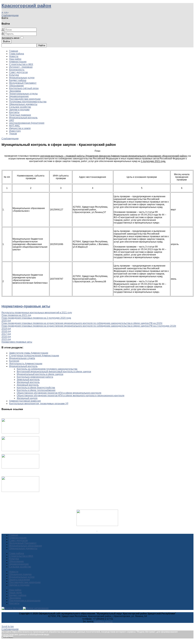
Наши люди (15, 592)
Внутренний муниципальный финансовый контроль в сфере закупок (54, 371)
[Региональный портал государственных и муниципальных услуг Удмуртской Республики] (20, 450)
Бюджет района (17, 80)
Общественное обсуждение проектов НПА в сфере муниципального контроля (59, 393)
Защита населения (19, 579)
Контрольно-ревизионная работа (35, 377)
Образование (16, 85)
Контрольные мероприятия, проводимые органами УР (38, 403)
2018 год (6, 331)
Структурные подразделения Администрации (34, 355)
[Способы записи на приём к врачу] (20, 467)
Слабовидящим (10, 15)
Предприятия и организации (24, 600)
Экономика (15, 91)
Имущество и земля (20, 128)
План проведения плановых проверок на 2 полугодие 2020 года (36, 318)
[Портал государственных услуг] (20, 432)
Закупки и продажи (19, 109)
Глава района (16, 53)
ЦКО (11, 120)
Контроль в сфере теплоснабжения (36, 390)
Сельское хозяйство (20, 107)
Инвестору (15, 131)
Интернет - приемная (21, 67)
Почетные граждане (20, 115)
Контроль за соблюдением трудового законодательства (47, 369)
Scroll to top (8, 626)
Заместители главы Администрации (28, 353)
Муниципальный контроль (23, 117)
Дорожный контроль (28, 385)
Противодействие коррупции (25, 99)
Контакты (14, 112)
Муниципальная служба (22, 358)
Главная (13, 51)
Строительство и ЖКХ (21, 64)
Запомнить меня (10, 38)
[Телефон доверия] (20, 491)
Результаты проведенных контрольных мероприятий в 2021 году (37, 312)
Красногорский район (26, 5)
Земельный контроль (28, 379)
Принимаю (7, 637)
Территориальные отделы (23, 93)
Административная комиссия (25, 401)
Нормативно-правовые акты (26, 306)
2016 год (6, 336)
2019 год (6, 328)
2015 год (6, 339)
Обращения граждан (20, 574)
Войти (6, 41)
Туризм (13, 133)
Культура (14, 75)
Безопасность (16, 69)
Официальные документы (23, 104)
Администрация (17, 61)
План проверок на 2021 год (16, 315)
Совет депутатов (18, 72)
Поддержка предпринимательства (27, 101)
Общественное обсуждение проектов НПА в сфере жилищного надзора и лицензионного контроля (70, 395)
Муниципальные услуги (21, 77)
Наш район (15, 59)
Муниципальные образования (25, 545)
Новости (13, 56)
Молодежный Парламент (23, 83)
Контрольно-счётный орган (24, 88)
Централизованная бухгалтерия (26, 123)
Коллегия (14, 361)
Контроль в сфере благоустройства (36, 387)
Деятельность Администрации (25, 363)
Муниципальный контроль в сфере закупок (40, 374)
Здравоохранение (19, 96)
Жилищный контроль (28, 382)
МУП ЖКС (14, 125)
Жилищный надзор (27, 398)
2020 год (6, 320)
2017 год (6, 334)
